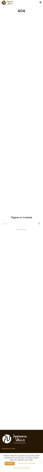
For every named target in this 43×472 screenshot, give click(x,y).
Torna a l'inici (21, 230)
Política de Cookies (21, 468)
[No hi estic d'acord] (40, 462)
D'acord (9, 463)
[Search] (39, 223)
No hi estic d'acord (27, 463)
